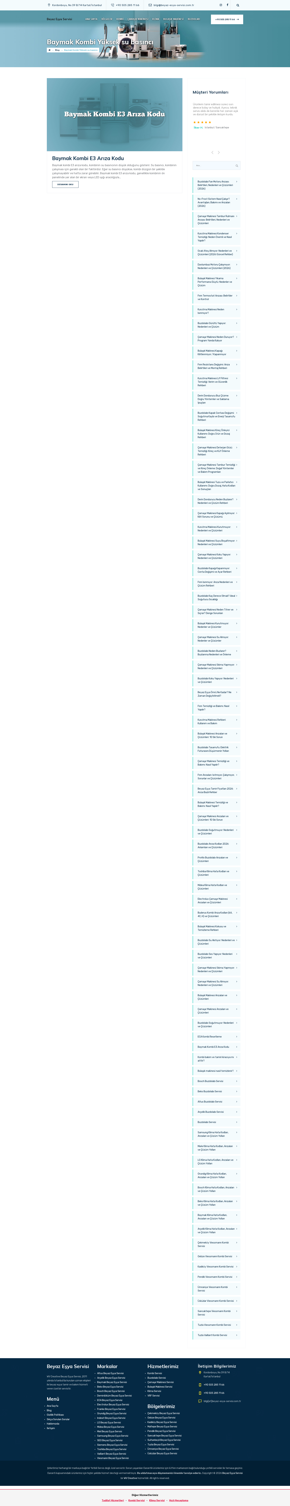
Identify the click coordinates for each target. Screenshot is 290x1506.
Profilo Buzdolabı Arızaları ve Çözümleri (213, 859)
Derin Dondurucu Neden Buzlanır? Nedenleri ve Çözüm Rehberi (215, 501)
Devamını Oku (65, 184)
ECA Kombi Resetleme (210, 1036)
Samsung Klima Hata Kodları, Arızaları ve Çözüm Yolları (213, 1134)
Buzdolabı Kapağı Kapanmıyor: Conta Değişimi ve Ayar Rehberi (214, 570)
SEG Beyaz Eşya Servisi (110, 1440)
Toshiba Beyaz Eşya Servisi (111, 1449)
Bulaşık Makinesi (173, 19)
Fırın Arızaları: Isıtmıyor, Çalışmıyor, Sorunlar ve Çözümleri (216, 777)
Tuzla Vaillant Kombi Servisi (212, 1335)
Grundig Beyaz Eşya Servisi (111, 1413)
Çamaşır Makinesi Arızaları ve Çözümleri (213, 1011)
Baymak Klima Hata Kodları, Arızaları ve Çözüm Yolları (212, 1217)
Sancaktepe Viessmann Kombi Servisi (214, 1313)
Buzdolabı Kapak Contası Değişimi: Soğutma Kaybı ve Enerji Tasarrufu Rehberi (216, 416)
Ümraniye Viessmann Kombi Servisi (213, 1289)
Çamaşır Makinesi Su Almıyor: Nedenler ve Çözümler (213, 639)
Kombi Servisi (155, 1373)
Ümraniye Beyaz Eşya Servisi (163, 1449)
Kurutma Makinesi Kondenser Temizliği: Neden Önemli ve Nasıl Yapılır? (215, 237)
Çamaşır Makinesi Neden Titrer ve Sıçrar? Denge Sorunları (215, 611)
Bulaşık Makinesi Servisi (160, 1386)
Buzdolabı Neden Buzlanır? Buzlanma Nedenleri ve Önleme (214, 653)
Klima (155, 19)
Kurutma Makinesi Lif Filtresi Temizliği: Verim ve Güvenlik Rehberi (213, 382)
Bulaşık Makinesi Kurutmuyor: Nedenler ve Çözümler (213, 625)
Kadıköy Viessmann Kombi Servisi (215, 1266)
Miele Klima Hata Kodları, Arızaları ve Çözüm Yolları (215, 1148)
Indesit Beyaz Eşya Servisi (111, 1418)
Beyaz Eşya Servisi (59, 19)
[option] (216, 116)
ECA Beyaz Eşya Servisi (109, 1400)
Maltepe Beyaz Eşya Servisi (162, 1426)
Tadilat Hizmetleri (113, 1500)
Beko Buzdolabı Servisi (210, 1091)
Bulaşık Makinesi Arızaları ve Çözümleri (212, 997)
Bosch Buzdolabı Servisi (210, 1081)
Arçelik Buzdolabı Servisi (211, 1112)
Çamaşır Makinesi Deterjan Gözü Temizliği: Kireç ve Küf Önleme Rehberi (215, 451)
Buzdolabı (194, 19)
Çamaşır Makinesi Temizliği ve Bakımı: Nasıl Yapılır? (213, 763)
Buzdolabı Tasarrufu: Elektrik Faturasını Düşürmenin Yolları (213, 749)
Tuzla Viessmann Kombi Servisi (214, 1325)
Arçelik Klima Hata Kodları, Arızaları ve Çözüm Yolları (216, 1230)
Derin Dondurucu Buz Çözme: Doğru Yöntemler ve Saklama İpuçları (213, 399)
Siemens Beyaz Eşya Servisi (112, 1445)
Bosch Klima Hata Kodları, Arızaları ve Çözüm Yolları (216, 1189)
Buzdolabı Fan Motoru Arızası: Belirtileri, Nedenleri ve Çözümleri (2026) (215, 185)
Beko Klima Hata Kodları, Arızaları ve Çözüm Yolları (215, 1203)
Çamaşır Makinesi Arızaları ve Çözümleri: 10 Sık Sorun (213, 818)
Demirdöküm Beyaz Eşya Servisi (114, 1395)
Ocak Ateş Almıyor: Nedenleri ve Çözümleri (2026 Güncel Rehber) (215, 252)
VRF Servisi (154, 1395)
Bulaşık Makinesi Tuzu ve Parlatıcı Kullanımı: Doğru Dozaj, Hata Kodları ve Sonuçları (216, 486)
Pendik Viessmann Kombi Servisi (215, 1277)
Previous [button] (213, 151)
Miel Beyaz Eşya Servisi (109, 1431)
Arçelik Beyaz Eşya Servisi (111, 1377)
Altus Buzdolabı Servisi (210, 1101)
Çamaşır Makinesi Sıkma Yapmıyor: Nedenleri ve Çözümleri (216, 666)
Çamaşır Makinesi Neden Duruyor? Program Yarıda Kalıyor (216, 339)
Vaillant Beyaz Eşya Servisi (111, 1453)
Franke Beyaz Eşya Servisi (111, 1409)
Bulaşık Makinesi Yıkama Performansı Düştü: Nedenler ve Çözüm (215, 282)
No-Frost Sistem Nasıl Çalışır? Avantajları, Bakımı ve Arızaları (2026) (214, 202)
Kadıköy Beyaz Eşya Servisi (162, 1422)
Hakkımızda (53, 1423)
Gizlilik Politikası (55, 1414)
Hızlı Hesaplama (178, 1500)
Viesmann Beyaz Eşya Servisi (113, 1458)
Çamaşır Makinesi (138, 19)
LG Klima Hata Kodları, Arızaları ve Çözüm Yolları (215, 1162)
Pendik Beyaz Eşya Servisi (162, 1431)
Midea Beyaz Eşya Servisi (110, 1427)
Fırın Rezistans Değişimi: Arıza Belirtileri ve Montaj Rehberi (214, 366)
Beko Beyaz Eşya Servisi (110, 1386)
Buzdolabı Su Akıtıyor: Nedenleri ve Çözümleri (216, 942)
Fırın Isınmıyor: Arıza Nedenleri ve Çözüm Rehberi (215, 584)
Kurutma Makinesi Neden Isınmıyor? (211, 311)
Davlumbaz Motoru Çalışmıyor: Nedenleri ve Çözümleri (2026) (214, 266)
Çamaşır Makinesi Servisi (161, 1382)
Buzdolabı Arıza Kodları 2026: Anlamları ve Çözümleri (213, 845)
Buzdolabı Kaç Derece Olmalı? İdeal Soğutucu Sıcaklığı (216, 598)
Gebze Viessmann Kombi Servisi (215, 1256)
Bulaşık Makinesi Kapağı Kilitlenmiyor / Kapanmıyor (212, 352)
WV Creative (130, 1478)
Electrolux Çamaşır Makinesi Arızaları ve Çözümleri (213, 901)
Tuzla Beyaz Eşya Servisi (161, 1444)
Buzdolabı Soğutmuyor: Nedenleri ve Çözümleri (216, 832)
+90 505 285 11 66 (225, 19)
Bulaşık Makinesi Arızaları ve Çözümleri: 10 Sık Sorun (212, 735)
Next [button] (219, 151)
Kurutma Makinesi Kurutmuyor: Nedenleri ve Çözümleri (214, 529)
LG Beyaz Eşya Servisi (109, 1422)
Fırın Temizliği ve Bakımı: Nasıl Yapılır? (213, 708)
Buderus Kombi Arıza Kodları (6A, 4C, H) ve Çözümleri (215, 914)
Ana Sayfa (91, 19)
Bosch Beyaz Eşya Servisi (111, 1391)
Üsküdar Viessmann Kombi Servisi (216, 1301)
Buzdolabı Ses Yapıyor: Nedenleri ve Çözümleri (215, 956)
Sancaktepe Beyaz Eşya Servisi (165, 1435)
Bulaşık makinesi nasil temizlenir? (216, 1071)
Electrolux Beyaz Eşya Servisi (113, 1404)
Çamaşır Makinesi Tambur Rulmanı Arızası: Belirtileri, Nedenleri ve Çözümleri (216, 220)
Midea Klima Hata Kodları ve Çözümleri (212, 887)
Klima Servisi (154, 1391)
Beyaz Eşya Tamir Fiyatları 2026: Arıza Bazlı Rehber (215, 790)
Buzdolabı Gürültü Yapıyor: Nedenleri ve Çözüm (212, 325)
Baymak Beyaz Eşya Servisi (112, 1382)
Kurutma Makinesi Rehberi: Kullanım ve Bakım (212, 721)
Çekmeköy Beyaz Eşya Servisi (164, 1413)
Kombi (120, 19)
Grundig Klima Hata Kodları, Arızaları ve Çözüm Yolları (212, 1175)
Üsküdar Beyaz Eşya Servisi (162, 1453)
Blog (49, 1410)
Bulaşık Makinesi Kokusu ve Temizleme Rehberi (212, 928)
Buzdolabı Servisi (207, 1122)
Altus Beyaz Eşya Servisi (110, 1373)
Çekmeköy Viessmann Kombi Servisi (213, 1244)
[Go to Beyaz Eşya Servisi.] (49, 50)
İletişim (51, 1428)
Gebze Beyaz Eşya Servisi (161, 1417)
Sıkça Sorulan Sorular (58, 1419)
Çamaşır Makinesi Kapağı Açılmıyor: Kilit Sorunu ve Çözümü (216, 515)
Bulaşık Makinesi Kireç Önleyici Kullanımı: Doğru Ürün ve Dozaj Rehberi (214, 434)
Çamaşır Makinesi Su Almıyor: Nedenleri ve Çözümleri (213, 983)
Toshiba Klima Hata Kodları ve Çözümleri (213, 873)
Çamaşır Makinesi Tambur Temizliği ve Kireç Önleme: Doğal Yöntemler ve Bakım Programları (216, 468)
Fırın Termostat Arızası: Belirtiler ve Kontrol (215, 297)
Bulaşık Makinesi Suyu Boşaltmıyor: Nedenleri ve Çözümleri (216, 542)
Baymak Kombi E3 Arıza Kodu (88, 158)
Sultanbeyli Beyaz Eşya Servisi (164, 1440)
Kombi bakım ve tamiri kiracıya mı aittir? (216, 1059)
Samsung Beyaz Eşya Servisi (112, 1435)
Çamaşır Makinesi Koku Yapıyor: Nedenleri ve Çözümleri (214, 556)
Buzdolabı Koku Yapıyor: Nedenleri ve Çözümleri (216, 680)
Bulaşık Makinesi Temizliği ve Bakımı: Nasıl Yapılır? (213, 804)
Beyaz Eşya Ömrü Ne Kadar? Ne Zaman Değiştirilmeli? (214, 694)
